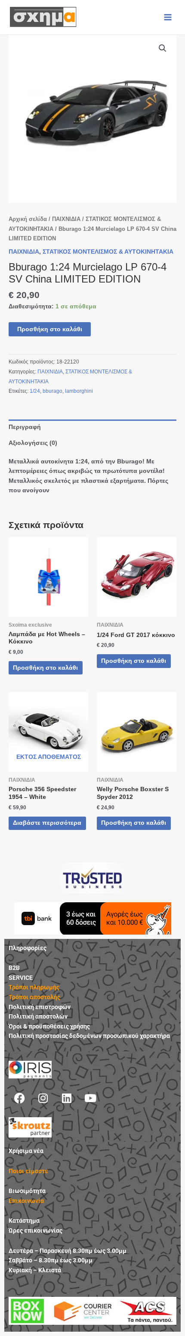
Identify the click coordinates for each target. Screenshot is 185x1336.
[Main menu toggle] (168, 17)
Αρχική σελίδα (28, 219)
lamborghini (79, 391)
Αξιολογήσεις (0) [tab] (33, 443)
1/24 (35, 391)
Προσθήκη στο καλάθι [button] (45, 668)
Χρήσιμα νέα (26, 1150)
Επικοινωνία (26, 1200)
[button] (162, 48)
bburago (52, 391)
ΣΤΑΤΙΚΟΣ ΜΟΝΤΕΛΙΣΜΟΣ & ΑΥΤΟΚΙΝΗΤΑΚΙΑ (108, 252)
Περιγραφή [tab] (25, 427)
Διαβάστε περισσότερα (47, 823)
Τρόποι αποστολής (34, 997)
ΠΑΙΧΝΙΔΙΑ (66, 219)
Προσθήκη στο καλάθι (49, 329)
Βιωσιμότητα (27, 1190)
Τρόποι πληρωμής (34, 987)
